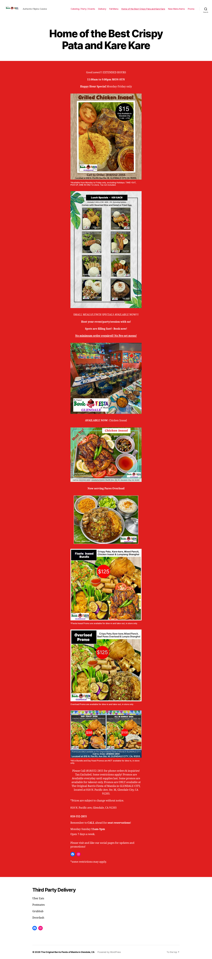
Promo (191, 9)
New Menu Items (176, 9)
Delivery (102, 9)
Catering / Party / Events (83, 9)
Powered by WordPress (109, 952)
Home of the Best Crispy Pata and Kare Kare (143, 9)
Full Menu (113, 9)
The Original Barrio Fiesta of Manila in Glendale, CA (67, 952)
